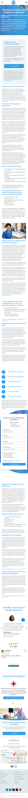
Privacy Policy (3, 780)
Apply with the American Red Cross (14, 697)
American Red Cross (8, 690)
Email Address (6, 429)
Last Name (5, 441)
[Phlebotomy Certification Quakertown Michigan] (14, 238)
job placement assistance (15, 532)
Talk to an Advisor (14, 66)
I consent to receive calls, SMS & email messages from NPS (11, 461)
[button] (13, 704)
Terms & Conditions (4, 782)
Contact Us (3, 776)
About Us (2, 772)
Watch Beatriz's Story (8, 636)
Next (26, 629)
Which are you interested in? (8, 453)
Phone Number (6, 447)
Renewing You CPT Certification (18, 569)
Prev (2, 629)
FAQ (1, 778)
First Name (5, 435)
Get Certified (14, 733)
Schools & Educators (4, 774)
